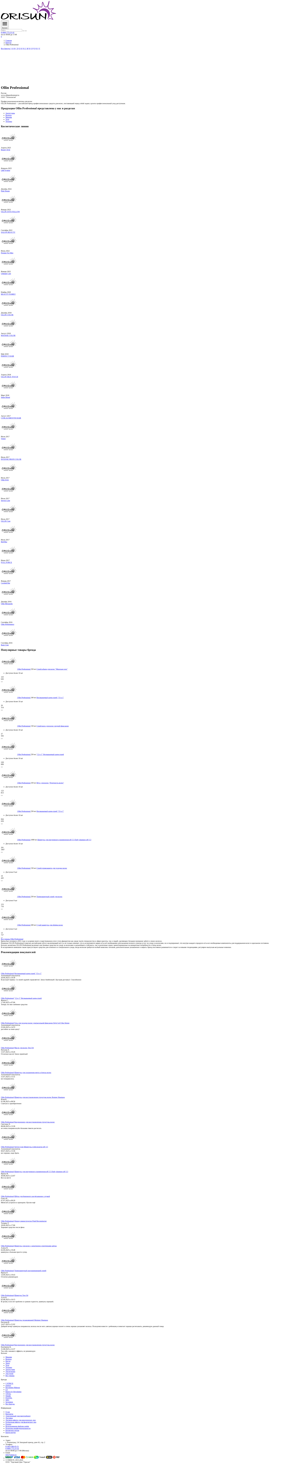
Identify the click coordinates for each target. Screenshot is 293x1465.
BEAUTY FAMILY (8, 294)
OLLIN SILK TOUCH (9, 377)
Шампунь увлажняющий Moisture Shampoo (31, 1320)
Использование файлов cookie (17, 1426)
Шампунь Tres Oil (21, 1295)
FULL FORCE (6, 562)
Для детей (9, 1374)
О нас (7, 1412)
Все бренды (5, 49)
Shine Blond (5, 397)
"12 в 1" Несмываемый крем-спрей (50, 754)
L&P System (5, 170)
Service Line (5, 501)
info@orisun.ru (10, 1455)
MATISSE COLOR (8, 335)
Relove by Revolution (13, 1392)
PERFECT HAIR (7, 356)
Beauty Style (5, 150)
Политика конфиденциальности (18, 1428)
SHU (7, 1400)
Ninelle (8, 1396)
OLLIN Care (5, 521)
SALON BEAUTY (8, 232)
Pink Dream (5, 191)
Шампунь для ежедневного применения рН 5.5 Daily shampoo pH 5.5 (64, 840)
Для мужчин (10, 1371)
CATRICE (9, 1383)
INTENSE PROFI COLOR (11, 459)
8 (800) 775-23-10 (7, 32)
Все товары (9, 1376)
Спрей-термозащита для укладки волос (52, 868)
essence (8, 1385)
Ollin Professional (24, 669)
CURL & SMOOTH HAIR (11, 418)
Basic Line (5, 645)
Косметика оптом (12, 1430)
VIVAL (8, 1394)
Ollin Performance (7, 624)
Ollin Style (5, 480)
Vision (3, 439)
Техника (8, 121)
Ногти (7, 1361)
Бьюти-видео (10, 1432)
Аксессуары (10, 113)
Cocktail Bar (5, 583)
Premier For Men (7, 253)
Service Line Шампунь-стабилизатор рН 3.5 (31, 1147)
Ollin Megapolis (7, 604)
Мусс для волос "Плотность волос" (50, 783)
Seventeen (9, 1402)
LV (6, 1390)
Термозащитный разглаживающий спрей (30, 1271)
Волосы (8, 115)
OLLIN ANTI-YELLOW (10, 212)
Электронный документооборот (18, 1416)
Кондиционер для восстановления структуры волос (34, 1122)
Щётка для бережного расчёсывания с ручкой (32, 1196)
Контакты (9, 1414)
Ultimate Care (6, 274)
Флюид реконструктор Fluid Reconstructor (30, 1221)
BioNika (4, 542)
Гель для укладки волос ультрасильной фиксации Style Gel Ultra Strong (41, 1023)
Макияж (8, 117)
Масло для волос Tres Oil (24, 1048)
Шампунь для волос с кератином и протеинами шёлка (35, 1246)
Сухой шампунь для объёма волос (50, 925)
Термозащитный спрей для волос (49, 897)
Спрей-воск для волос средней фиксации (53, 726)
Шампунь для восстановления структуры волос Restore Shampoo (39, 1097)
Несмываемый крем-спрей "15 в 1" (50, 698)
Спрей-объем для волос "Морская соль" (52, 669)
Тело (7, 119)
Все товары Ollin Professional (12, 939)
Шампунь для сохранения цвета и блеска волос (32, 1073)
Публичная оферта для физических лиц (20, 1422)
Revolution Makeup (12, 1388)
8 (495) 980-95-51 (12, 1446)
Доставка (9, 1418)
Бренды (8, 43)
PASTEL (8, 1398)
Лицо (7, 1363)
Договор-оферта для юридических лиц (20, 1420)
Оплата (8, 1424)
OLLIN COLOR (7, 315)
